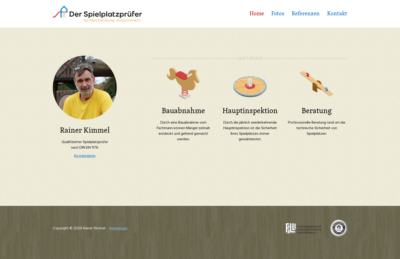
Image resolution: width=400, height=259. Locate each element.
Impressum (118, 228)
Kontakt (337, 14)
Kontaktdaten (85, 156)
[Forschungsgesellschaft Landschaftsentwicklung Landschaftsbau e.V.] (303, 224)
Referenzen (306, 14)
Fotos (277, 14)
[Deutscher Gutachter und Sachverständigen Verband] (339, 222)
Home (257, 14)
